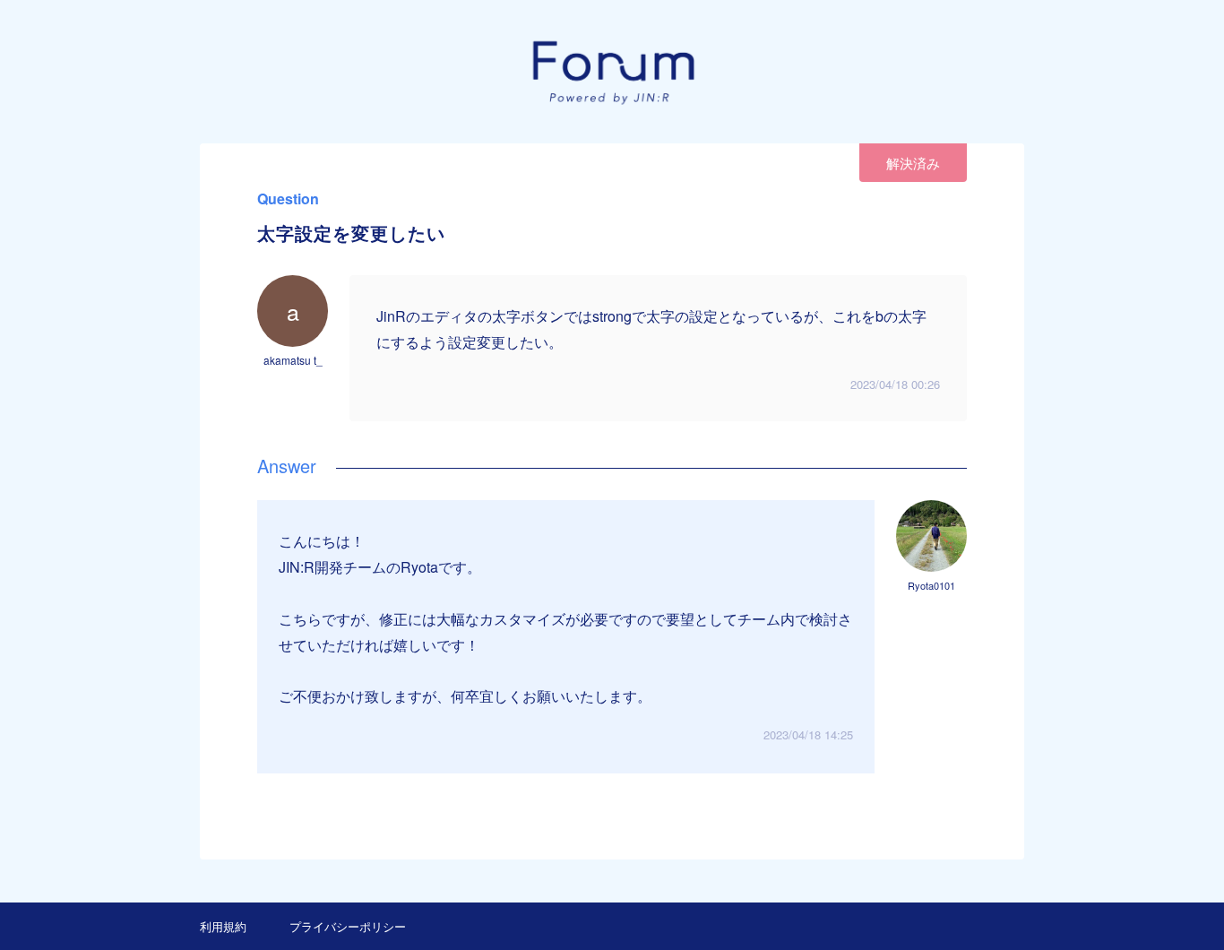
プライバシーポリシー (347, 926)
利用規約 (223, 926)
